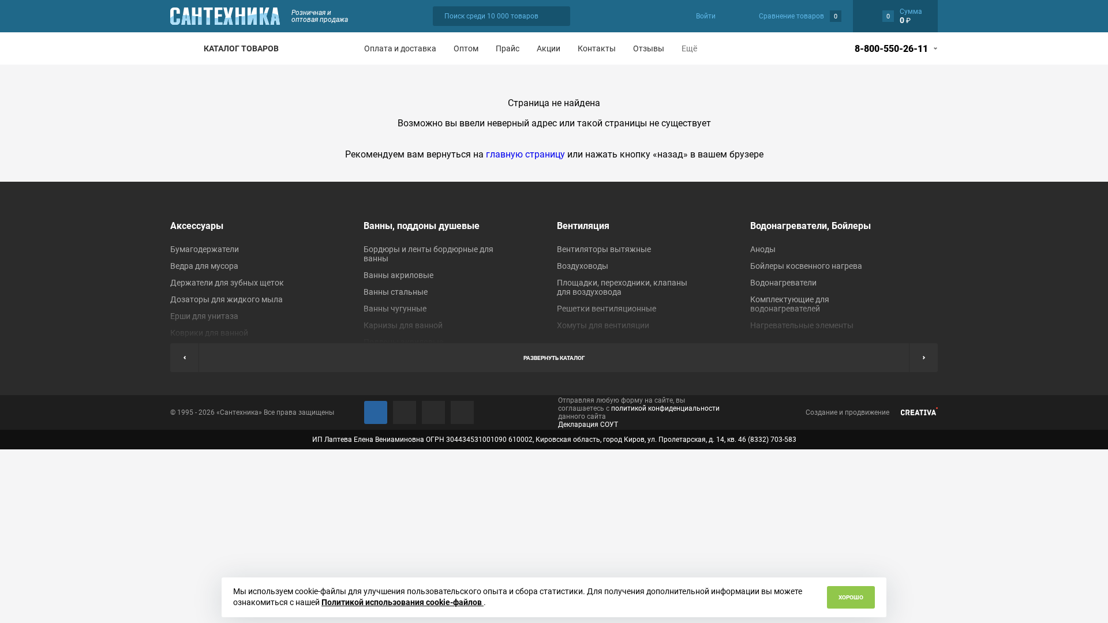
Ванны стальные (396, 292)
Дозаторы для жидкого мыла (226, 299)
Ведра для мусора (204, 266)
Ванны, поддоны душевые (422, 225)
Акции (548, 48)
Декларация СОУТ (588, 425)
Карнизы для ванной (403, 325)
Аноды (763, 249)
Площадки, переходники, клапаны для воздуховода (622, 287)
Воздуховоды (582, 266)
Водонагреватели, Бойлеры (810, 225)
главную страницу (525, 154)
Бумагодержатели (204, 249)
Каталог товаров (241, 48)
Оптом (466, 48)
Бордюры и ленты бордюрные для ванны (428, 254)
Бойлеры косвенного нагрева (806, 266)
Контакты (597, 48)
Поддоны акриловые (403, 342)
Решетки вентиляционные (606, 308)
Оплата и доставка (400, 48)
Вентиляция (583, 225)
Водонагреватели (783, 282)
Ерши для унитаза (204, 316)
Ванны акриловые (398, 275)
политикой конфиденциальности (665, 408)
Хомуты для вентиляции (603, 325)
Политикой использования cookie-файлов (402, 602)
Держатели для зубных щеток (227, 282)
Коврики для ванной (209, 332)
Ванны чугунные (395, 308)
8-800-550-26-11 (891, 48)
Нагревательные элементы (802, 325)
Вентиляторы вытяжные (604, 249)
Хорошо (851, 597)
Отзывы (648, 48)
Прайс (507, 48)
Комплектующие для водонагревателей (789, 304)
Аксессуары (196, 225)
